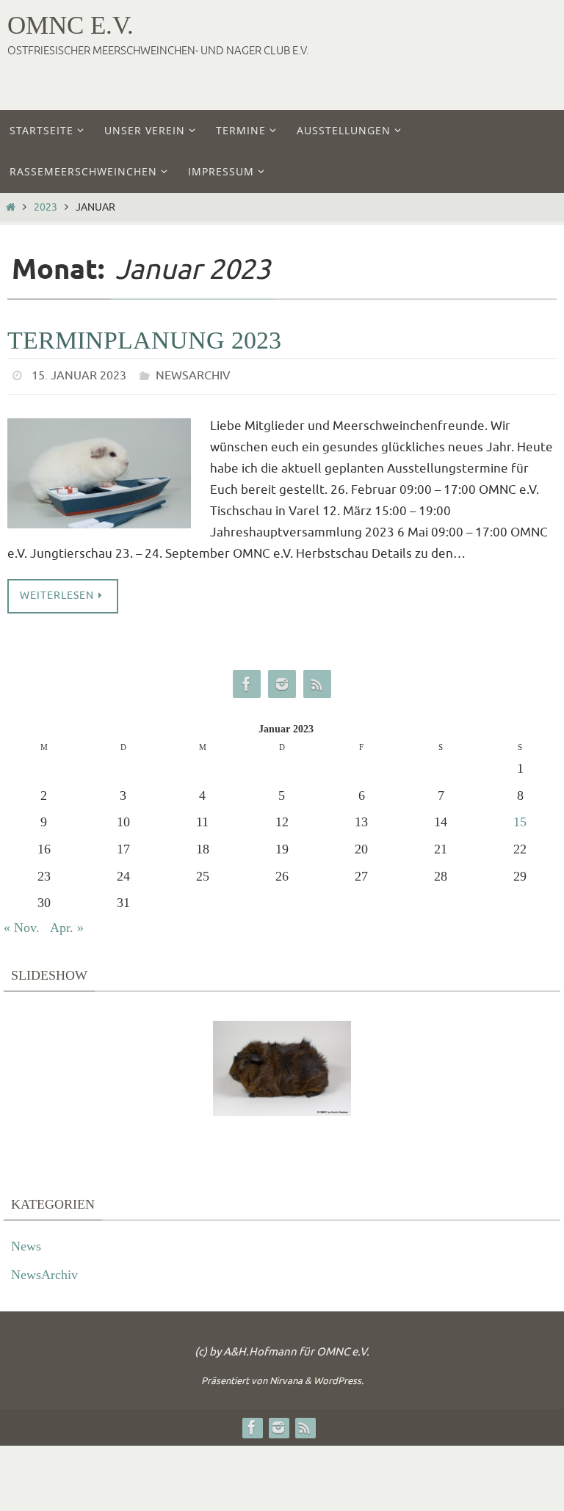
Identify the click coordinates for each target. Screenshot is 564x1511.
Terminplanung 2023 (144, 340)
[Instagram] (282, 680)
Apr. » (67, 923)
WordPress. (339, 1377)
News (26, 1241)
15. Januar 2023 (79, 374)
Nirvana (286, 1377)
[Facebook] (247, 680)
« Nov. (22, 923)
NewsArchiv (193, 374)
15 (520, 818)
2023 (45, 207)
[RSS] (317, 680)
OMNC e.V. (70, 25)
